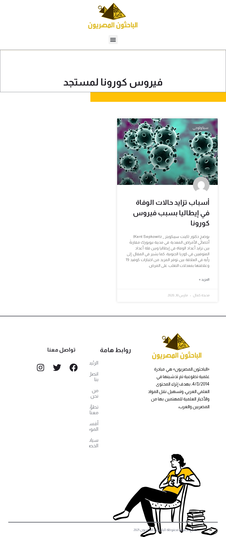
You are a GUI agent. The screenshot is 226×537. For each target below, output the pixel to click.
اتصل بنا (93, 376)
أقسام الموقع (93, 426)
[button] (113, 39)
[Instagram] (40, 367)
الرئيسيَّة (93, 363)
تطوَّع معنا (93, 409)
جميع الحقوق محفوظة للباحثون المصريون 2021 (165, 530)
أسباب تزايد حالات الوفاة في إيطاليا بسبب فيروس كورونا (171, 212)
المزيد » (204, 279)
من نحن (94, 393)
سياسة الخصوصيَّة (93, 442)
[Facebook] (73, 367)
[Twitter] (57, 367)
